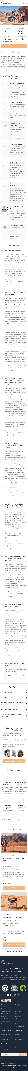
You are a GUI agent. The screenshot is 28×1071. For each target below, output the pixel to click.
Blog (2, 1024)
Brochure (17, 1014)
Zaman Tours (21, 1065)
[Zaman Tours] (6, 3)
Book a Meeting (18, 1039)
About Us (17, 1009)
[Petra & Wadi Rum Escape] (14, 901)
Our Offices (17, 1034)
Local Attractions (5, 1011)
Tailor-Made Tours (5, 1014)
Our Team (17, 1024)
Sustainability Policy (6, 1034)
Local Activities (5, 1019)
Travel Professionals (20, 1026)
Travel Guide (4, 1016)
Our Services (18, 1016)
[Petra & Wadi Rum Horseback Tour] (14, 843)
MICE (16, 1019)
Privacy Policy (4, 1039)
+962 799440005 (11, 1063)
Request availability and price (14, 46)
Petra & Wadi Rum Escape (12, 917)
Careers (17, 1037)
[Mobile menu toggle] (23, 3)
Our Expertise (18, 1011)
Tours (2, 1009)
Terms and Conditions (6, 1037)
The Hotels (17, 1021)
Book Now (14, 888)
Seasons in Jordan (5, 1021)
